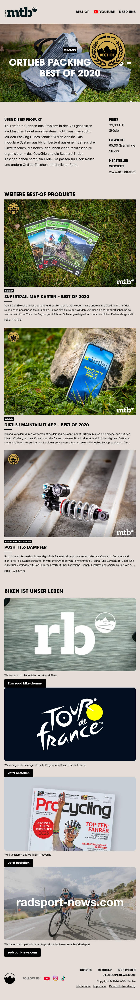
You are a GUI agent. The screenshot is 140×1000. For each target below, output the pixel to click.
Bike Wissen (127, 970)
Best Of (82, 12)
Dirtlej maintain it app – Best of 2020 (46, 424)
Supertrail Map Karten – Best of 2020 (46, 296)
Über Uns (127, 12)
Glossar (105, 970)
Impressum (99, 986)
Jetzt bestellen (19, 773)
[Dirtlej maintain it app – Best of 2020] (70, 371)
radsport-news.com (22, 952)
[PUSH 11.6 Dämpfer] (70, 493)
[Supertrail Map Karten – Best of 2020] (70, 243)
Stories (86, 970)
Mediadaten (83, 986)
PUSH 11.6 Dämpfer (25, 547)
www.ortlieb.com (122, 172)
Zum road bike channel (25, 683)
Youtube (107, 12)
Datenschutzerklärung (122, 986)
